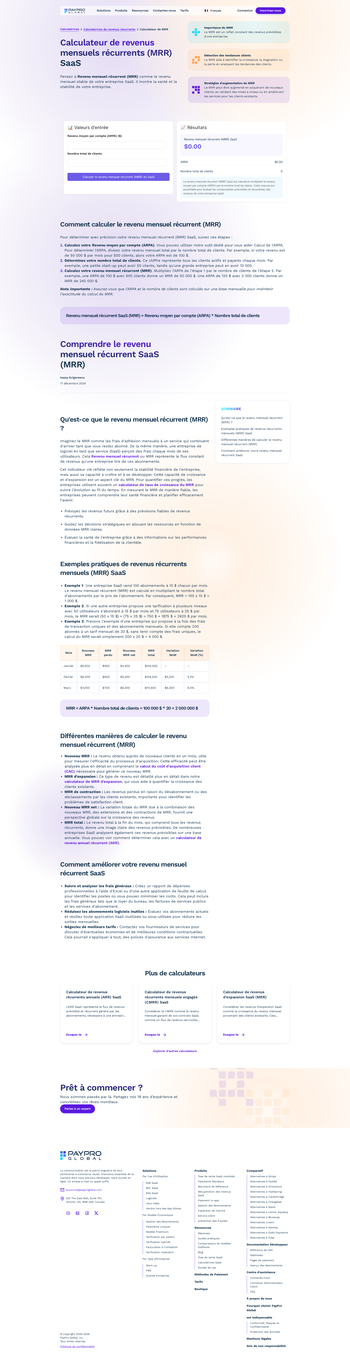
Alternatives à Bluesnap (265, 1217)
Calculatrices (69, 29)
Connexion (245, 10)
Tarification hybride (158, 1242)
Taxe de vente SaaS (210, 1257)
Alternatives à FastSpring (266, 1191)
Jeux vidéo (152, 1203)
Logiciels (151, 1198)
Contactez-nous (164, 10)
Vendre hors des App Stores (163, 1208)
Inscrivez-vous (270, 10)
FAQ (252, 1291)
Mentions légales (259, 1338)
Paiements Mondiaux (211, 1181)
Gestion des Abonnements (162, 1221)
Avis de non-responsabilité (266, 1346)
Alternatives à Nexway (264, 1227)
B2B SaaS (152, 1182)
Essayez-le (74, 1034)
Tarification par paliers (160, 1236)
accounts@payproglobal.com (84, 1189)
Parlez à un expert (78, 1108)
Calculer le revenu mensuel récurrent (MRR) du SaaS (119, 177)
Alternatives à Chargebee (266, 1201)
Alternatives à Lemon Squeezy (269, 1212)
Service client (206, 1215)
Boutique (201, 1289)
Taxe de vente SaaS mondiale (216, 1176)
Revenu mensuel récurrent (115, 456)
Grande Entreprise (157, 1275)
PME (148, 1270)
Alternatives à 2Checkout (266, 1186)
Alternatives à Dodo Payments (269, 1232)
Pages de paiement (262, 1260)
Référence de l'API (261, 1250)
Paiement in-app (208, 1200)
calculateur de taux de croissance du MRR (156, 485)
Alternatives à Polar (262, 1237)
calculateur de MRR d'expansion (93, 781)
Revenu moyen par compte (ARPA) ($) (94, 136)
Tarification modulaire (160, 1252)
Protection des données (265, 1331)
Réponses (204, 1233)
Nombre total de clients (84, 153)
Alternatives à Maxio (262, 1207)
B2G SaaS (152, 1193)
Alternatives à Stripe (263, 1176)
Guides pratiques (208, 1238)
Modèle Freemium (157, 1231)
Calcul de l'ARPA (268, 245)
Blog (200, 1252)
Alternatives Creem (262, 1222)
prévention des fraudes (212, 1220)
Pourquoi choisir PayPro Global (264, 1308)
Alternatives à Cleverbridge (267, 1196)
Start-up (151, 1265)
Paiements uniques (158, 1226)
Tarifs (184, 10)
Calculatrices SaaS (209, 1262)
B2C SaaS (152, 1188)
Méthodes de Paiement (211, 1274)
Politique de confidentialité (77, 1346)
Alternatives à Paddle (263, 1181)
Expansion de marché (211, 1210)
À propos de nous (259, 1298)
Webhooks (256, 1255)
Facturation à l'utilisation (162, 1247)
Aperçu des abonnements (266, 1265)
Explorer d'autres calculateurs (175, 1051)
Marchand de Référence (213, 1186)
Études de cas (207, 1267)
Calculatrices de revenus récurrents (109, 29)
